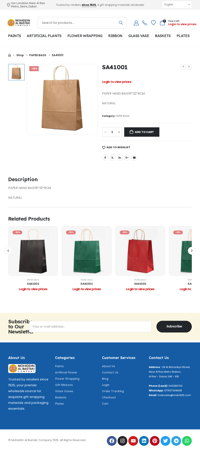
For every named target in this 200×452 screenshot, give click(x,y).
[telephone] (144, 22)
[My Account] (136, 22)
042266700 (175, 385)
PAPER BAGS (123, 116)
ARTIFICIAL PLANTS (44, 36)
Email (134, 157)
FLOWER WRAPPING (85, 36)
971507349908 (173, 390)
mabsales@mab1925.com (174, 395)
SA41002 (33, 283)
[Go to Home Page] (9, 55)
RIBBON (115, 36)
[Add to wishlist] (23, 251)
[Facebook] (112, 441)
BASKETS (163, 36)
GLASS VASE (138, 36)
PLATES (183, 36)
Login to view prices (182, 24)
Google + (127, 157)
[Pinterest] (155, 441)
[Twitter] (165, 441)
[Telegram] (176, 441)
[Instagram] (122, 441)
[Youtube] (133, 441)
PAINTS (14, 36)
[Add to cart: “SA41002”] (33, 251)
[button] (8, 251)
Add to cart (144, 132)
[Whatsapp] (187, 441)
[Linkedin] (144, 441)
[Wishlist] (153, 22)
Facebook (105, 157)
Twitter (112, 157)
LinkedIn (120, 157)
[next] (189, 66)
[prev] (183, 66)
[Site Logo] (19, 23)
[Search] (120, 22)
